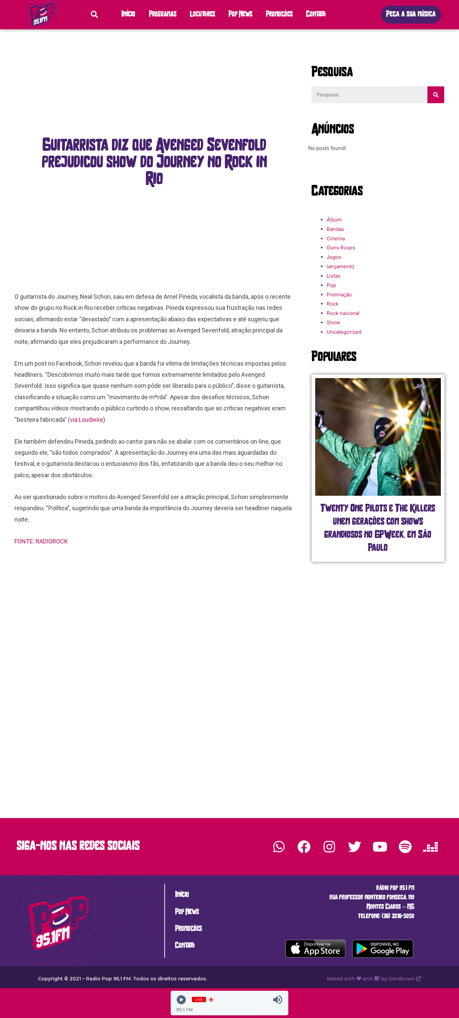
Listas (333, 276)
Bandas (335, 229)
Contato (316, 14)
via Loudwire (86, 419)
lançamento (340, 266)
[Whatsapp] (279, 846)
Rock (332, 303)
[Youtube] (379, 846)
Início (128, 14)
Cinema (336, 238)
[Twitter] (354, 846)
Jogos (334, 257)
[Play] (181, 999)
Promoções (279, 14)
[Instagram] (329, 846)
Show (333, 322)
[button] (411, 15)
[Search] (435, 94)
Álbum (334, 219)
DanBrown (402, 979)
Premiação (339, 294)
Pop (331, 285)
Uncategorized (344, 332)
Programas (162, 14)
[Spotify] (405, 846)
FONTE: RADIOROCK (41, 541)
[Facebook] (304, 846)
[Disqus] (154, 657)
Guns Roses (341, 247)
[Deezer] (430, 846)
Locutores (202, 14)
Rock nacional (343, 313)
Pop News (240, 14)
